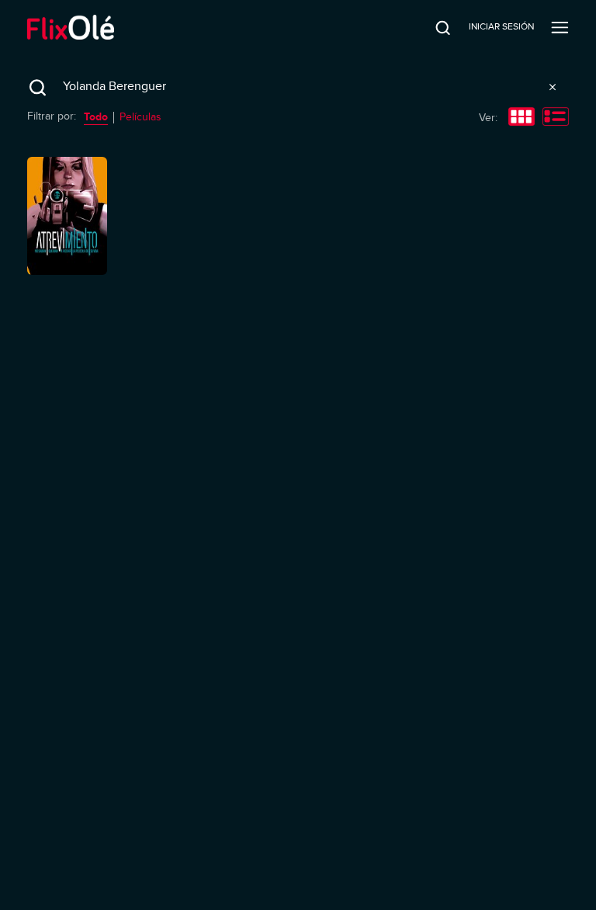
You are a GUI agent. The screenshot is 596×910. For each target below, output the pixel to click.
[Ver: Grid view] (521, 118)
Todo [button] (96, 116)
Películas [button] (140, 117)
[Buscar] (432, 27)
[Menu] (560, 27)
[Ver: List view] (555, 118)
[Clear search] (552, 87)
